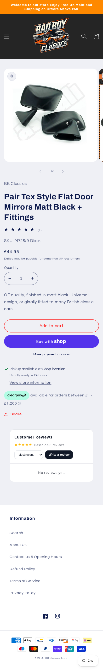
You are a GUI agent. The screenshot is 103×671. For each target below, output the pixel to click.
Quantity (11, 268)
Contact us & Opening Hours (36, 557)
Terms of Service (25, 581)
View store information (30, 382)
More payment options (51, 354)
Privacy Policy (23, 593)
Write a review (59, 454)
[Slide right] (62, 171)
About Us (18, 545)
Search (16, 533)
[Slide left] (40, 171)
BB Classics (52, 658)
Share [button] (16, 414)
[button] (7, 36)
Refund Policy (22, 569)
